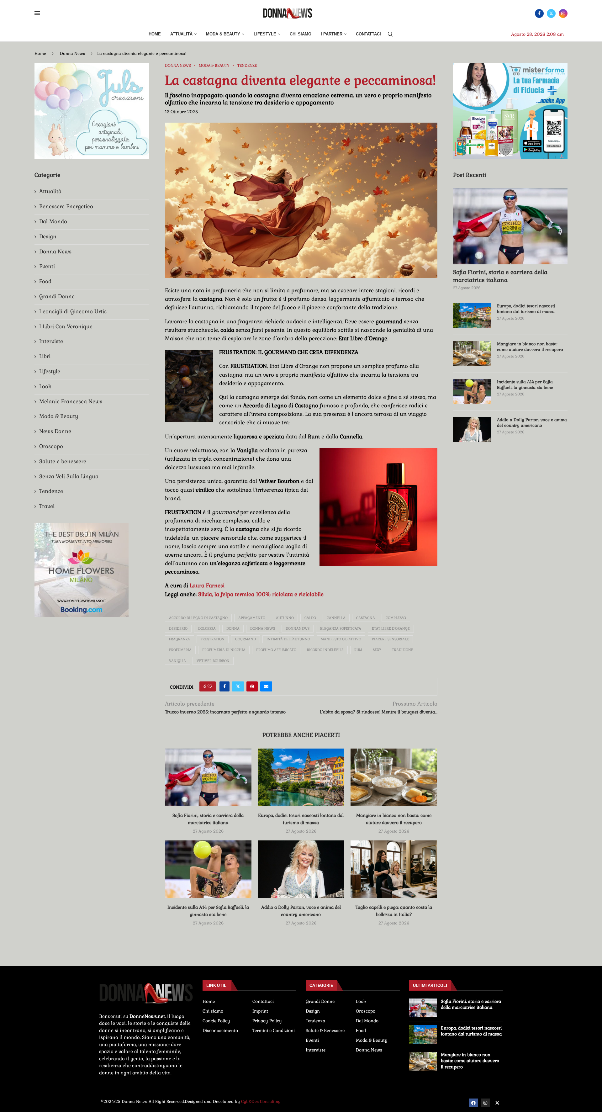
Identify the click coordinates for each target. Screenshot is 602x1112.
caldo (310, 618)
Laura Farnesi (207, 585)
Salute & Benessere (325, 1030)
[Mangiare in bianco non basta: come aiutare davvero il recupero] (394, 777)
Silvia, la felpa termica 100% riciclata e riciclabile (261, 594)
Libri (44, 356)
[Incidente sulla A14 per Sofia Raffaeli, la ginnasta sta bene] (208, 869)
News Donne (55, 431)
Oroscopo (51, 446)
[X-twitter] (497, 1103)
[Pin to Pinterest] (252, 686)
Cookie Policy (216, 1021)
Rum (358, 650)
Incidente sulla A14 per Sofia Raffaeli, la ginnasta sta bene (525, 384)
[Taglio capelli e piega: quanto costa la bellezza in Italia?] (394, 869)
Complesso (396, 618)
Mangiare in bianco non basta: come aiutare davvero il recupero (530, 346)
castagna (365, 618)
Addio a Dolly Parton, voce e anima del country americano (532, 422)
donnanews (297, 628)
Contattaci (368, 34)
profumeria (180, 650)
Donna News (72, 53)
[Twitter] (551, 13)
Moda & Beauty (223, 34)
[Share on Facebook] (224, 686)
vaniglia (177, 661)
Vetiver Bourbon (213, 661)
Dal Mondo (53, 221)
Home (155, 34)
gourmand (245, 639)
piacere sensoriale (390, 639)
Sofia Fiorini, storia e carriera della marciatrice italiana (500, 275)
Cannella (336, 618)
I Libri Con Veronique (65, 326)
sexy (377, 650)
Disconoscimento (220, 1030)
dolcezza (207, 628)
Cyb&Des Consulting (261, 1101)
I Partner (331, 34)
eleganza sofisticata (340, 628)
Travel (47, 506)
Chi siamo (213, 1011)
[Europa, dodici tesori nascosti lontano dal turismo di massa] (301, 777)
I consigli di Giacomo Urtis (73, 311)
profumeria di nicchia (224, 650)
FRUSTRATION (212, 639)
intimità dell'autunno (288, 639)
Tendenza (315, 1021)
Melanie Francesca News (70, 401)
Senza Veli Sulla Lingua (68, 476)
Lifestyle (265, 34)
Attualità (181, 34)
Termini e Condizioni (273, 1030)
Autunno (285, 618)
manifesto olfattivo (341, 639)
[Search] (390, 34)
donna (233, 628)
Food (45, 281)
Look (45, 386)
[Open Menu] (37, 13)
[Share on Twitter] (238, 686)
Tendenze (51, 491)
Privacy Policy (267, 1021)
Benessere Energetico (66, 206)
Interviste (51, 341)
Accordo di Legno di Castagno (198, 618)
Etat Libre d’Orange (391, 628)
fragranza (179, 639)
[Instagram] (563, 13)
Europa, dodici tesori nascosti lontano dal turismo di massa (526, 308)
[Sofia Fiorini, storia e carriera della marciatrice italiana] (208, 777)
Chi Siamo (300, 34)
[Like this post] (210, 686)
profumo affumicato (276, 650)
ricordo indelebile (325, 650)
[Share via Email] (266, 686)
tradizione (402, 650)
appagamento (251, 618)
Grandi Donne (57, 296)
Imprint (260, 1011)
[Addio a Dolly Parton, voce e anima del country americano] (301, 869)
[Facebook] (539, 13)
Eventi (47, 266)
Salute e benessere (62, 461)
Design (47, 236)
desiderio (178, 628)
